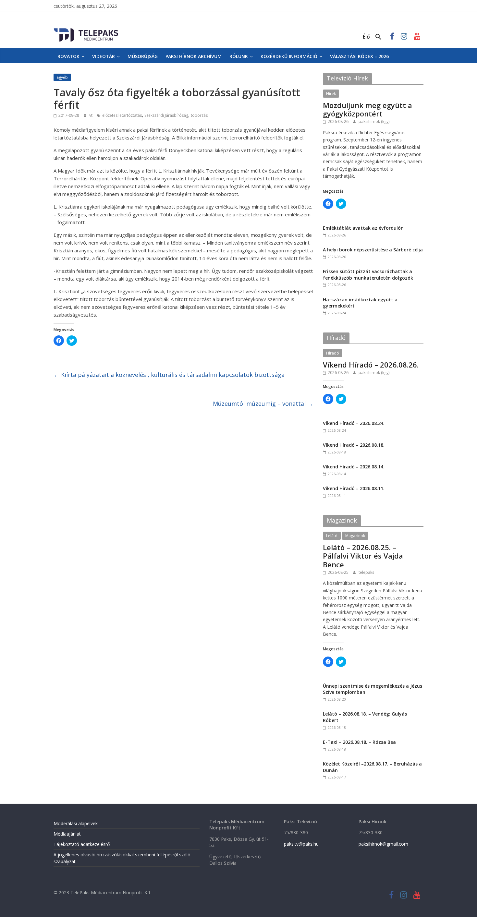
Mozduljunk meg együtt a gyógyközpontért (367, 109)
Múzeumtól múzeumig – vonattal (263, 403)
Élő (366, 36)
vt (91, 115)
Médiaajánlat (67, 834)
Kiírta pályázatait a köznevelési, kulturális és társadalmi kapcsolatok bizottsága (169, 375)
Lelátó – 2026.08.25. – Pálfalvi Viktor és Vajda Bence (363, 555)
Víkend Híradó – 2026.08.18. (354, 445)
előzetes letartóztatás (122, 115)
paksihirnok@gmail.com (383, 844)
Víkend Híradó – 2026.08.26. (371, 364)
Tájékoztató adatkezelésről (82, 844)
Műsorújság (143, 56)
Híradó (332, 353)
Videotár (103, 56)
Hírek (331, 93)
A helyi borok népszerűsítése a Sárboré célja (373, 250)
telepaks (366, 572)
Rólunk (238, 56)
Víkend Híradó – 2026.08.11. (354, 488)
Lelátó (331, 535)
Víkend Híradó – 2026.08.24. (354, 423)
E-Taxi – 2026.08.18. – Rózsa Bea (359, 742)
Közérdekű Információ (289, 56)
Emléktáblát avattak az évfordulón (363, 228)
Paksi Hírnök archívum (193, 56)
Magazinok (355, 535)
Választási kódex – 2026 (359, 56)
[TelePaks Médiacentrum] (86, 29)
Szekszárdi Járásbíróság (166, 115)
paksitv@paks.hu (301, 844)
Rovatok (68, 56)
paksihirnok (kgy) (374, 121)
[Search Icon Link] (378, 37)
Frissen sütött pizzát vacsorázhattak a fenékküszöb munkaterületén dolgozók (368, 274)
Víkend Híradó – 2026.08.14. (354, 467)
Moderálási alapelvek (76, 823)
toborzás (199, 115)
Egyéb (62, 77)
